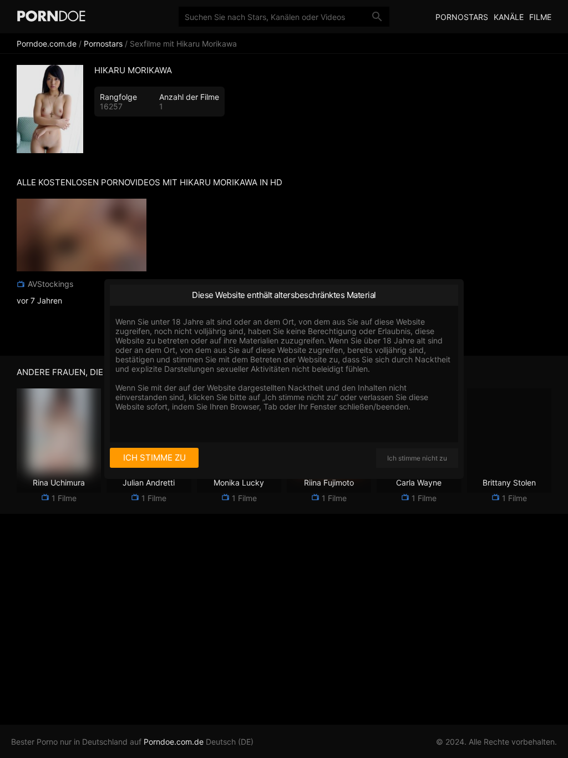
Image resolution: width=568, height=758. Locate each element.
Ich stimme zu (154, 457)
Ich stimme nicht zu (417, 458)
